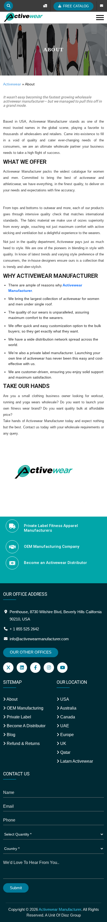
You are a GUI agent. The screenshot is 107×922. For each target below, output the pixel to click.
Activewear (12, 84)
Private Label (18, 717)
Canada (67, 717)
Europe (66, 734)
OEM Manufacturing (24, 708)
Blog (10, 734)
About (11, 699)
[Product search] (8, 5)
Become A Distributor (25, 726)
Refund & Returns (23, 743)
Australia (67, 708)
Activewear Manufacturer (60, 909)
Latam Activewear (76, 761)
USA (64, 699)
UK (62, 743)
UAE (64, 726)
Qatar (64, 752)
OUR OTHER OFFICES (30, 652)
